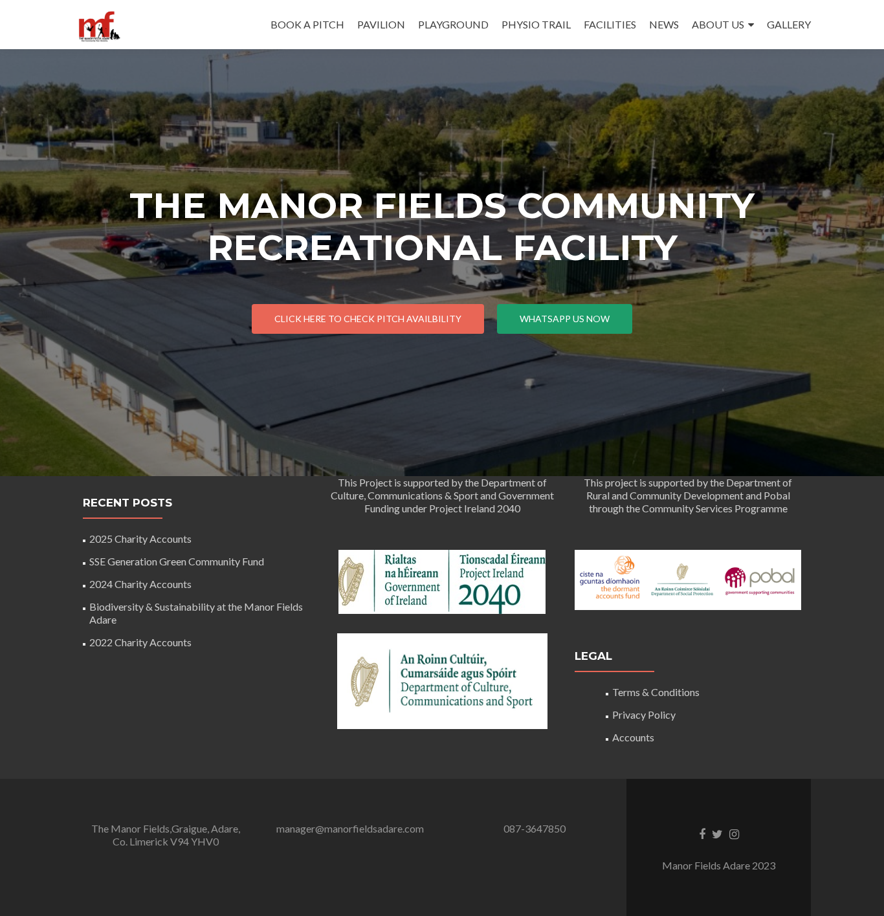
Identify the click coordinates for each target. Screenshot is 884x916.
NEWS (664, 24)
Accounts (633, 737)
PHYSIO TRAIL (536, 24)
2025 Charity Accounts (140, 538)
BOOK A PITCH (307, 24)
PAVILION (381, 24)
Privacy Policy (644, 714)
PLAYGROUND (453, 24)
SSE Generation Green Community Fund (176, 561)
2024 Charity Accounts (140, 584)
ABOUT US (718, 24)
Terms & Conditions (656, 692)
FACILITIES (610, 24)
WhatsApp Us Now (565, 318)
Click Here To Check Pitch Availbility (367, 318)
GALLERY (789, 24)
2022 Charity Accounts (140, 642)
